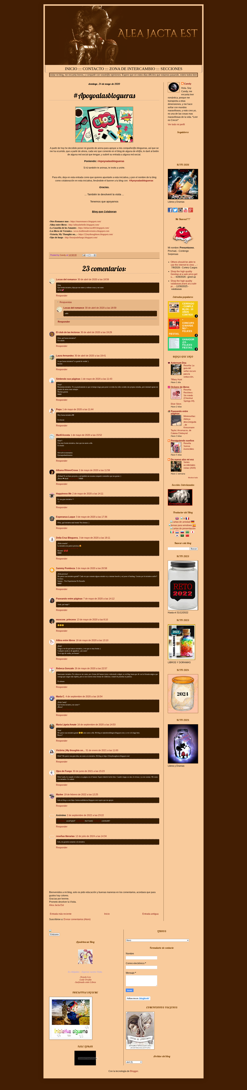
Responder (61, 295)
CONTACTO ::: (96, 68)
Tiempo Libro (73, 479)
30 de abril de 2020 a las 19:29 (96, 332)
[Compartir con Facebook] (94, 255)
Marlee (59, 794)
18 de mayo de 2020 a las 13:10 (92, 640)
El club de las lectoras (68, 332)
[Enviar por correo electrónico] (86, 255)
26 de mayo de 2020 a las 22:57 (91, 668)
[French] (188, 518)
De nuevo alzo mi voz (182, 459)
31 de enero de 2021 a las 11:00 (102, 750)
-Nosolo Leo (85, 977)
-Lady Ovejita (85, 979)
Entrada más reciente (60, 914)
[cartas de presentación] (183, 528)
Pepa (59, 409)
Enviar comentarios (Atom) (77, 919)
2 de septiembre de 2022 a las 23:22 (85, 815)
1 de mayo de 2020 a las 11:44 (77, 409)
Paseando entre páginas (69, 598)
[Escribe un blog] (89, 255)
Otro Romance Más (64, 450)
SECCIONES (171, 68)
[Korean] (177, 535)
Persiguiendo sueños (182, 440)
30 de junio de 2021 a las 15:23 (89, 771)
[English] (177, 518)
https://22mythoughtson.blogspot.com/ (95, 234)
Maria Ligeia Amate (66, 724)
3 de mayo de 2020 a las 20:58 (91, 568)
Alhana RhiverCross (67, 470)
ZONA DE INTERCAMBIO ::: (135, 68)
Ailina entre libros (65, 640)
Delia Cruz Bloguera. (67, 538)
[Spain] (194, 525)
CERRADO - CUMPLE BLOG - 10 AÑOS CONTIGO (188, 309)
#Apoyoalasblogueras (110, 161)
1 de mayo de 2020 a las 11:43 (96, 379)
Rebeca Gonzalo (65, 668)
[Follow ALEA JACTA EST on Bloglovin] (138, 999)
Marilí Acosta (63, 435)
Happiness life (63, 493)
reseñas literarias (65, 836)
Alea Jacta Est (56, 905)
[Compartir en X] (92, 255)
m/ (108, 228)
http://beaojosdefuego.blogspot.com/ (81, 237)
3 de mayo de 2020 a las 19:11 (94, 538)
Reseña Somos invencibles (189, 446)
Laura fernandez (65, 355)
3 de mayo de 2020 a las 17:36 (91, 517)
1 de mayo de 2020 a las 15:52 (86, 435)
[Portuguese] (188, 532)
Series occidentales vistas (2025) (190, 465)
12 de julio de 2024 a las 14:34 (91, 836)
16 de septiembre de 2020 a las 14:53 (96, 724)
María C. (60, 696)
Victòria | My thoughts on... (70, 750)
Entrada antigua (150, 914)
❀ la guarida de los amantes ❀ (67, 548)
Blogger (134, 1071)
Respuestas (66, 302)
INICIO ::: (74, 68)
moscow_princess (66, 619)
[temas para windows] (180, 525)
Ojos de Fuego (64, 771)
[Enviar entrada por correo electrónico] (83, 255)
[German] (193, 522)
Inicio (107, 914)
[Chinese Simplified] (188, 535)
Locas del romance (66, 279)
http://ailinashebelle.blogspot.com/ (84, 225)
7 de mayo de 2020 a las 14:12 (98, 598)
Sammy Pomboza (65, 568)
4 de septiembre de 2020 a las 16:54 (84, 696)
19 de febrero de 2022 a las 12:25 (81, 794)
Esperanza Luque (65, 517)
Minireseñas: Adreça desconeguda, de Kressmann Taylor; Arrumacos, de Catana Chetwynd (183, 424)
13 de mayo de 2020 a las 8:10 (92, 619)
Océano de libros (180, 387)
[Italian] (172, 532)
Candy (187, 84)
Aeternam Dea (178, 363)
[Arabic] (183, 535)
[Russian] (183, 532)
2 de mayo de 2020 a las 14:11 (87, 493)
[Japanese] (193, 532)
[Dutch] (177, 532)
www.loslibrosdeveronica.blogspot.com (91, 231)
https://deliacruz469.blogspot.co (92, 228)
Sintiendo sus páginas (68, 379)
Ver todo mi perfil (176, 124)
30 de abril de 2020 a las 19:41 (90, 355)
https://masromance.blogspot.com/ (85, 221)
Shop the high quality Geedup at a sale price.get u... (184, 274)
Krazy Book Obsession (65, 709)
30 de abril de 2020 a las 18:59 (93, 279)
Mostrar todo (193, 478)
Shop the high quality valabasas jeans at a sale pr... (183, 284)
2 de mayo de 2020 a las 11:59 (94, 470)
